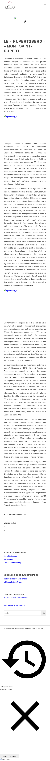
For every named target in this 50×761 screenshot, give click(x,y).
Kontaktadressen (10, 556)
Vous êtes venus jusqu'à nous (14, 605)
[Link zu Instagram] (44, 631)
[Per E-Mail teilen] (7, 530)
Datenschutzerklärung (12, 562)
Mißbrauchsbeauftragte (13, 582)
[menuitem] (45, 5)
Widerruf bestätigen (9, 756)
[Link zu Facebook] (41, 631)
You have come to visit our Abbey (16, 598)
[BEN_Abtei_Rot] (21, 5)
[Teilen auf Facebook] (7, 526)
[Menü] (45, 5)
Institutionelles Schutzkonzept (15, 578)
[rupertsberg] (25, 28)
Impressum (8, 559)
